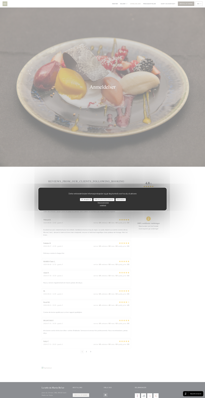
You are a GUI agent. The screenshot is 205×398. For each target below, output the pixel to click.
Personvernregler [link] (103, 203)
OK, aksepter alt (86, 199)
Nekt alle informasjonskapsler (104, 199)
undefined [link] (103, 205)
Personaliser (121, 199)
